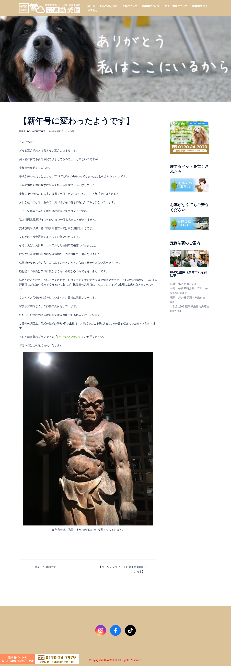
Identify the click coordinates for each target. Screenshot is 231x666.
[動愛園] (49, 7)
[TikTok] (130, 630)
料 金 (91, 6)
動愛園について (151, 6)
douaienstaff (36, 131)
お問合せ (92, 10)
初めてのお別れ (109, 6)
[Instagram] (100, 630)
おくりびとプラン (68, 336)
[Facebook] (115, 630)
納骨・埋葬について (176, 6)
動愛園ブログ (199, 6)
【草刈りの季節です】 (45, 566)
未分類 (71, 131)
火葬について (129, 6)
